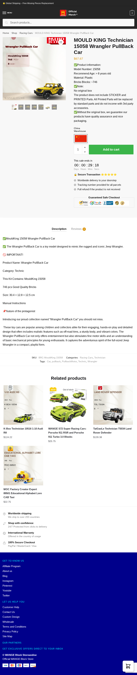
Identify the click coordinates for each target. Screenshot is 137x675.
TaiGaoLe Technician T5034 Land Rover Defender (112, 430)
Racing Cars (26, 33)
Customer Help (11, 607)
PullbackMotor (69, 361)
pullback (56, 361)
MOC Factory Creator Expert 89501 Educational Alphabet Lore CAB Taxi (23, 493)
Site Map (7, 636)
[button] (128, 666)
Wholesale (8, 621)
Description (59, 228)
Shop (14, 33)
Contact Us (9, 612)
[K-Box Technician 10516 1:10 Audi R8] (23, 405)
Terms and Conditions (14, 626)
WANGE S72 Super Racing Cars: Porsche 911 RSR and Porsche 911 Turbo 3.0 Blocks (67, 432)
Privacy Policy (10, 631)
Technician (99, 357)
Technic (82, 361)
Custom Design (11, 616)
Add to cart (111, 149)
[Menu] (5, 13)
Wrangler (92, 361)
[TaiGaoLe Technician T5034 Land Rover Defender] (113, 405)
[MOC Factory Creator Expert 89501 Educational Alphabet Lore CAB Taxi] (23, 465)
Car (49, 361)
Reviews (76, 228)
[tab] (59, 226)
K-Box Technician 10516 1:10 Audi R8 (23, 430)
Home (6, 33)
